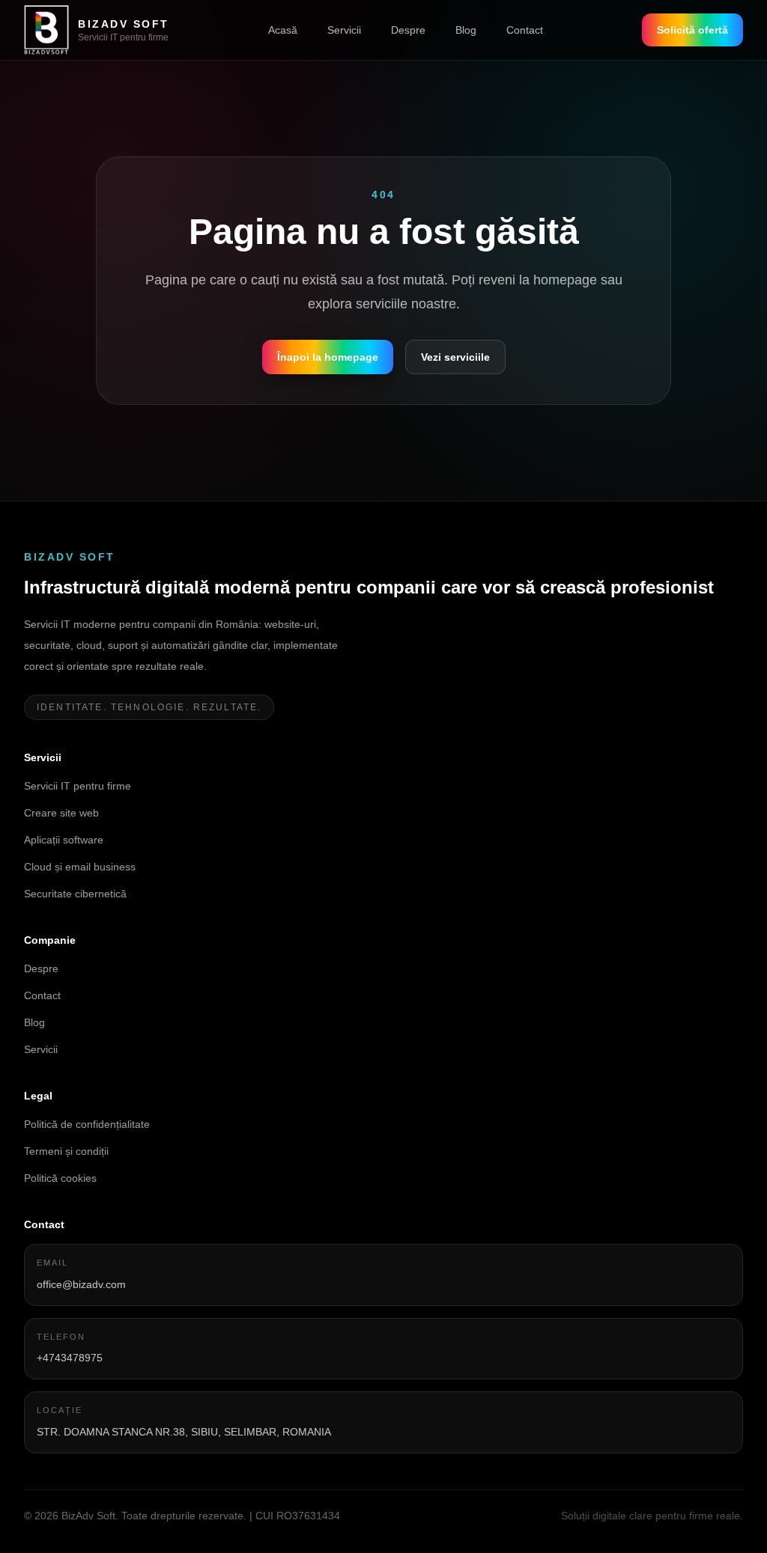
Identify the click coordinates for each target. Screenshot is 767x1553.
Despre (408, 30)
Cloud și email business (80, 867)
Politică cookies (60, 1178)
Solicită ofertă (692, 30)
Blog (465, 30)
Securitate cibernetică (75, 894)
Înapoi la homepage (327, 357)
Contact (524, 30)
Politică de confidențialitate (87, 1124)
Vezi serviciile (455, 357)
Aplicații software (63, 840)
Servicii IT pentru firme (77, 786)
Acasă (282, 30)
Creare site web (61, 813)
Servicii (344, 30)
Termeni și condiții (66, 1151)
